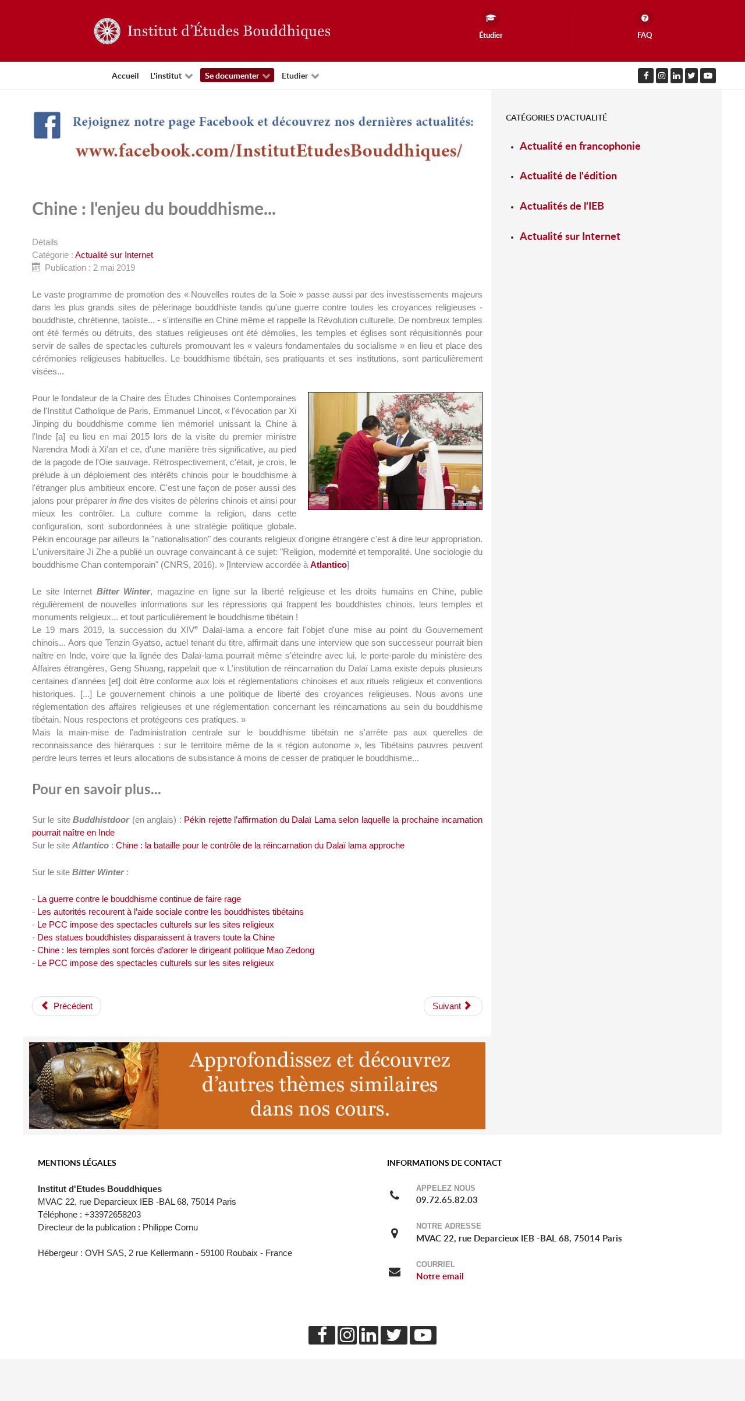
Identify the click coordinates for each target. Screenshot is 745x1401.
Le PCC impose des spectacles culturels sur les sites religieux (155, 924)
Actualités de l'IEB (562, 206)
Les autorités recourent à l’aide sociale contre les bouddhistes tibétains (170, 912)
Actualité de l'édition (568, 175)
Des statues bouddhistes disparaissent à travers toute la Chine (156, 937)
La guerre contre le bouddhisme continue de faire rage (139, 899)
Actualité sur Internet (114, 255)
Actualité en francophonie (580, 146)
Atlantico (328, 564)
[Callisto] (210, 30)
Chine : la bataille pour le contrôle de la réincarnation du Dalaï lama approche (260, 845)
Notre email (440, 1276)
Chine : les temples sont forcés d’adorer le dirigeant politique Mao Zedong (175, 950)
